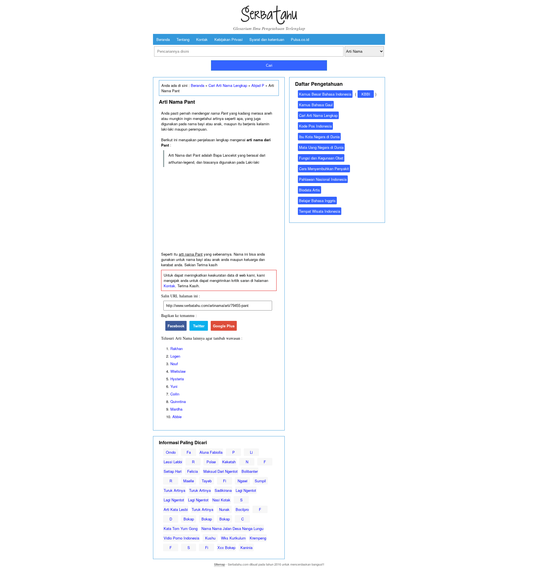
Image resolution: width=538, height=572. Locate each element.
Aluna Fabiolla (211, 452)
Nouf (174, 363)
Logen (175, 356)
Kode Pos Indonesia (315, 126)
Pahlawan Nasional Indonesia (323, 179)
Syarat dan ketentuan (266, 39)
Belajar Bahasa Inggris (317, 200)
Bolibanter (250, 471)
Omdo (171, 452)
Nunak (224, 509)
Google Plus (224, 325)
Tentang (183, 39)
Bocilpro (242, 509)
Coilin (174, 394)
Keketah (229, 461)
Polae (211, 461)
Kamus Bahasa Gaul (316, 104)
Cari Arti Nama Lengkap (227, 85)
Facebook (176, 325)
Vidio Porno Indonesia (181, 538)
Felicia (192, 471)
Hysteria (177, 378)
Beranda (163, 39)
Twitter (199, 325)
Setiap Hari (173, 471)
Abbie (177, 416)
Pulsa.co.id (300, 39)
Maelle (188, 480)
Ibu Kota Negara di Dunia (319, 136)
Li (251, 452)
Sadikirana (223, 490)
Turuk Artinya (174, 490)
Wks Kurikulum (233, 538)
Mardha (176, 409)
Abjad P (257, 85)
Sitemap (219, 564)
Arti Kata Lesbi (176, 509)
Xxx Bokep (226, 547)
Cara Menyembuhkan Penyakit (324, 168)
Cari (269, 65)
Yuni (173, 386)
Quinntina (178, 401)
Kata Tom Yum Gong (181, 528)
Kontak (202, 39)
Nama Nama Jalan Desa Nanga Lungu (232, 528)
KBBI (365, 94)
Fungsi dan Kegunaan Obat (321, 158)
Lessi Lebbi (173, 461)
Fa (189, 452)
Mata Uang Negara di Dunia (321, 147)
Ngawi (242, 480)
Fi (224, 480)
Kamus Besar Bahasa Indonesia (325, 94)
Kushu (210, 538)
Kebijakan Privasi (228, 39)
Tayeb (207, 480)
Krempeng (258, 538)
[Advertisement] (219, 209)
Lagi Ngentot (246, 490)
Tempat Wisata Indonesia (319, 211)
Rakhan (176, 348)
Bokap (189, 519)
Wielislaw (177, 371)
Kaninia (246, 547)
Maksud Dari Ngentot (220, 471)
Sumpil (260, 480)
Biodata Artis (309, 190)
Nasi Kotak (221, 499)
